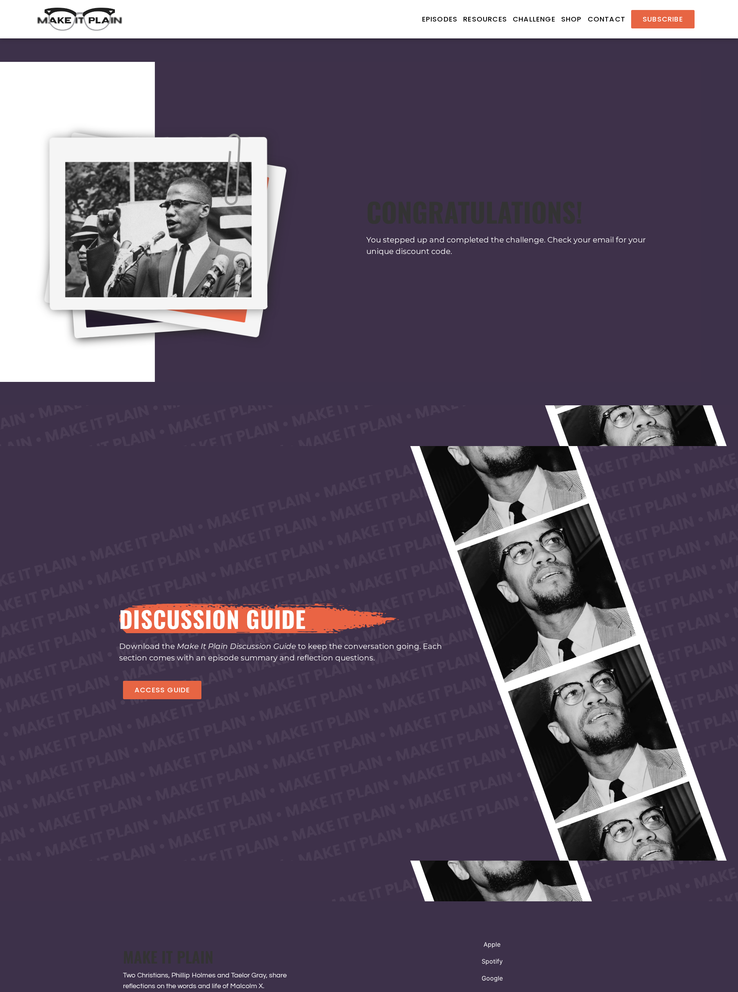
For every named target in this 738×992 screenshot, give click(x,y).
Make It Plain (168, 956)
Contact (606, 19)
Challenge (534, 19)
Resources (485, 19)
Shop (571, 19)
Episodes (440, 19)
